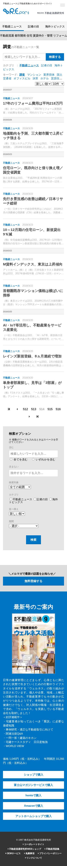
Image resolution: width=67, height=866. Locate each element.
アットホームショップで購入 (33, 816)
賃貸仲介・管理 (42, 35)
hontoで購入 (33, 795)
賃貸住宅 (56, 78)
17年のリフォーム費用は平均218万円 (33, 103)
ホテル (44, 78)
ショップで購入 (33, 774)
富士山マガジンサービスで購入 (33, 785)
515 (49, 409)
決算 (35, 78)
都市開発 (20, 35)
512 (25, 409)
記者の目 (33, 26)
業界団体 (49, 74)
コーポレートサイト (34, 844)
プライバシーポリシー (50, 853)
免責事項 (29, 853)
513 (33, 409)
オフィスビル (22, 78)
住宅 (29, 35)
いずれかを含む (45, 459)
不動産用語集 (52, 849)
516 (58, 409)
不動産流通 (7, 35)
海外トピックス (55, 26)
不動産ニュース (12, 26)
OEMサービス (13, 853)
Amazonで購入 (33, 805)
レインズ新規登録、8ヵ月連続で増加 (32, 356)
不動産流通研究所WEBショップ (25, 849)
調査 (22, 74)
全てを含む (20, 459)
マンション (34, 74)
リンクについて (34, 858)
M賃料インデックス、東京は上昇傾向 (33, 264)
